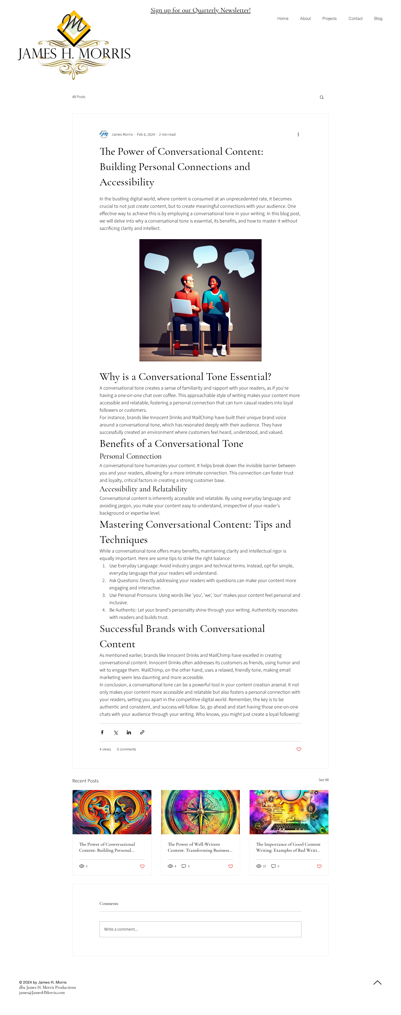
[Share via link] (142, 732)
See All (324, 779)
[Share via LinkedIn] (128, 732)
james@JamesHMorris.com (42, 992)
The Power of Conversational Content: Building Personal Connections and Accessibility (108, 847)
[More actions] (298, 134)
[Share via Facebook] (102, 732)
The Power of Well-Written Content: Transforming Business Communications (198, 847)
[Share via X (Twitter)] (115, 732)
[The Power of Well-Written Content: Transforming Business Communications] (200, 812)
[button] (321, 97)
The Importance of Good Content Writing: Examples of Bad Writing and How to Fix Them (289, 847)
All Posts (78, 96)
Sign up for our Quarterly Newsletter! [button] (201, 10)
